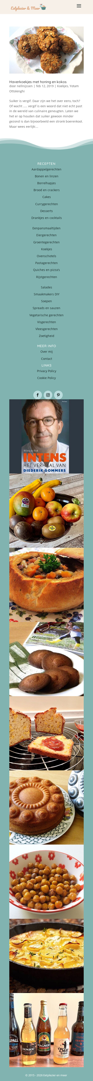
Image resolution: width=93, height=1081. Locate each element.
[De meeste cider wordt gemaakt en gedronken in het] (46, 1030)
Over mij (46, 351)
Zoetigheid (46, 336)
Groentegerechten (46, 242)
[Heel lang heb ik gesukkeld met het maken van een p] (46, 956)
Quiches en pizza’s (46, 270)
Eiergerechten (46, 235)
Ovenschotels (46, 256)
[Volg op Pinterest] (58, 395)
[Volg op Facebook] (37, 395)
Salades (46, 287)
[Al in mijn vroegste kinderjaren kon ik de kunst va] (46, 807)
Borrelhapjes (46, 183)
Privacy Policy (46, 371)
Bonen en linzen (46, 176)
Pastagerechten (46, 263)
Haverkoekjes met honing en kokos (38, 82)
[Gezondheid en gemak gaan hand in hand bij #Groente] (46, 511)
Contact (46, 359)
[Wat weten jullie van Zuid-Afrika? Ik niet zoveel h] (46, 733)
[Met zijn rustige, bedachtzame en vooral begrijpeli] (46, 436)
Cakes (46, 197)
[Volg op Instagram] (48, 395)
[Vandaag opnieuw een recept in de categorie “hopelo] (46, 882)
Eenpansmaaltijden (46, 228)
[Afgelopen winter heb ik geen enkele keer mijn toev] (46, 585)
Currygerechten (46, 204)
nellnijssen (25, 86)
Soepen (46, 301)
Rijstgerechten (46, 277)
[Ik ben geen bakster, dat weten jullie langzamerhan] (46, 659)
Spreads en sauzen (46, 308)
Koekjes (62, 86)
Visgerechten (46, 322)
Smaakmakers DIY (46, 294)
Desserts (46, 211)
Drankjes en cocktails (46, 218)
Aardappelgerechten (46, 169)
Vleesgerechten (46, 329)
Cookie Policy (46, 378)
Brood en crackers (47, 190)
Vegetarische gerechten (46, 315)
